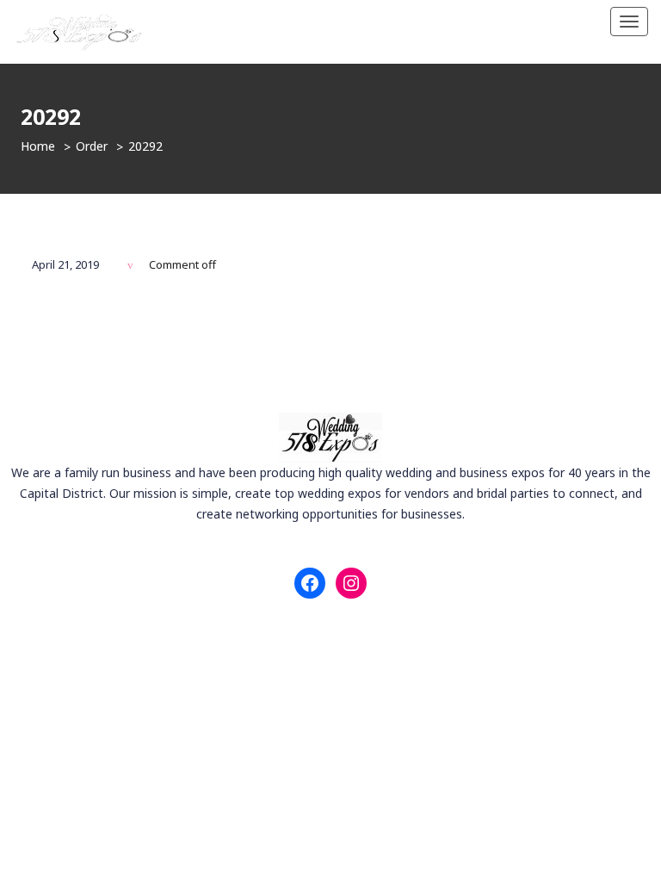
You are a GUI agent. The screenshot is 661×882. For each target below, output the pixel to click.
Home (38, 146)
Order (92, 146)
